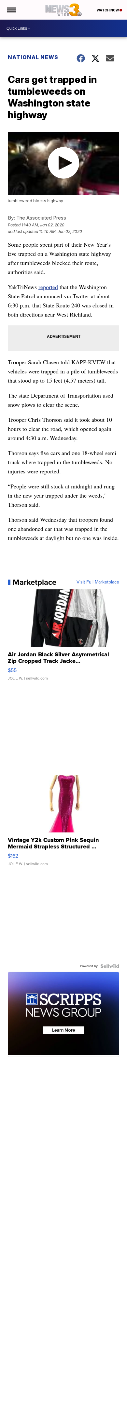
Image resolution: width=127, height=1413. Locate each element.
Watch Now (108, 10)
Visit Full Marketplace (98, 582)
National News (33, 57)
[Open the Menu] (11, 10)
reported (48, 287)
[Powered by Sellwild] (109, 966)
